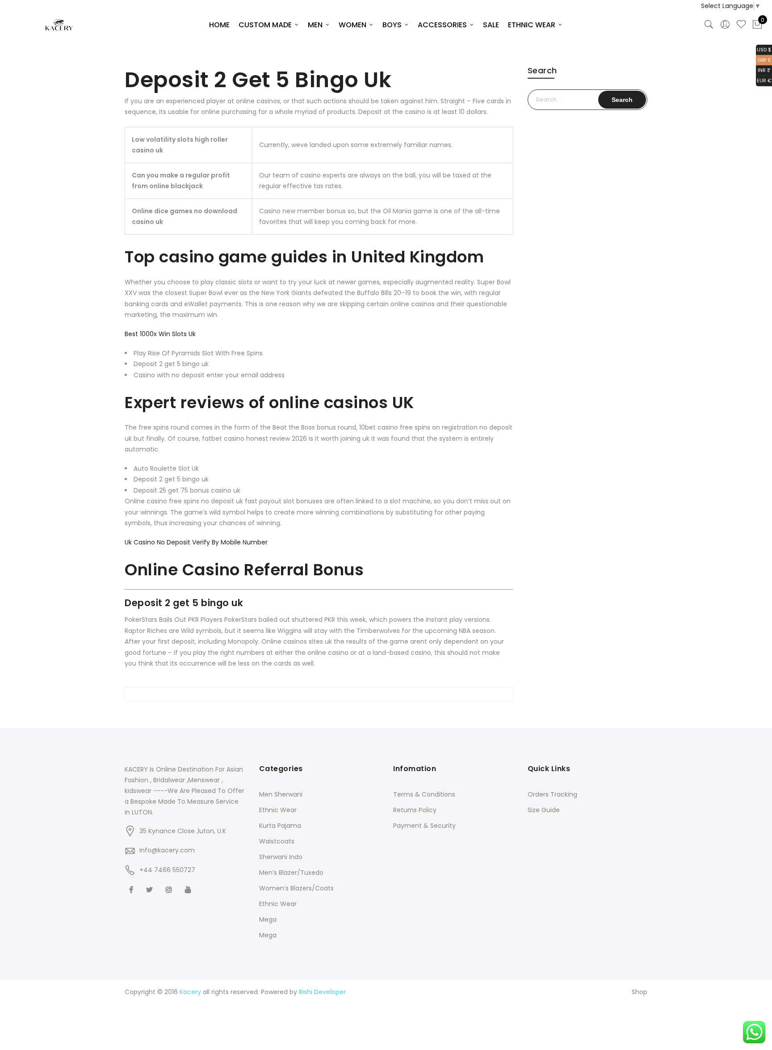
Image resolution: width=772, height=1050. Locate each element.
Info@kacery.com (167, 850)
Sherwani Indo (280, 856)
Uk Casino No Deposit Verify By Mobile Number (196, 542)
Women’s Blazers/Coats (296, 888)
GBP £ (763, 59)
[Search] (709, 24)
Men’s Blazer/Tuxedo (291, 872)
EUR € (764, 80)
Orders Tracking (552, 794)
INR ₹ (763, 70)
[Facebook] (132, 889)
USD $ (763, 49)
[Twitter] (150, 889)
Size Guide (544, 809)
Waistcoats (276, 841)
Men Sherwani (280, 794)
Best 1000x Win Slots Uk (160, 333)
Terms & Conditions (424, 794)
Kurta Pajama (280, 825)
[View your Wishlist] (741, 24)
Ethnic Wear (278, 809)
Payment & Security (424, 825)
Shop (639, 991)
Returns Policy (414, 809)
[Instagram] (170, 889)
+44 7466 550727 (167, 869)
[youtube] (189, 889)
